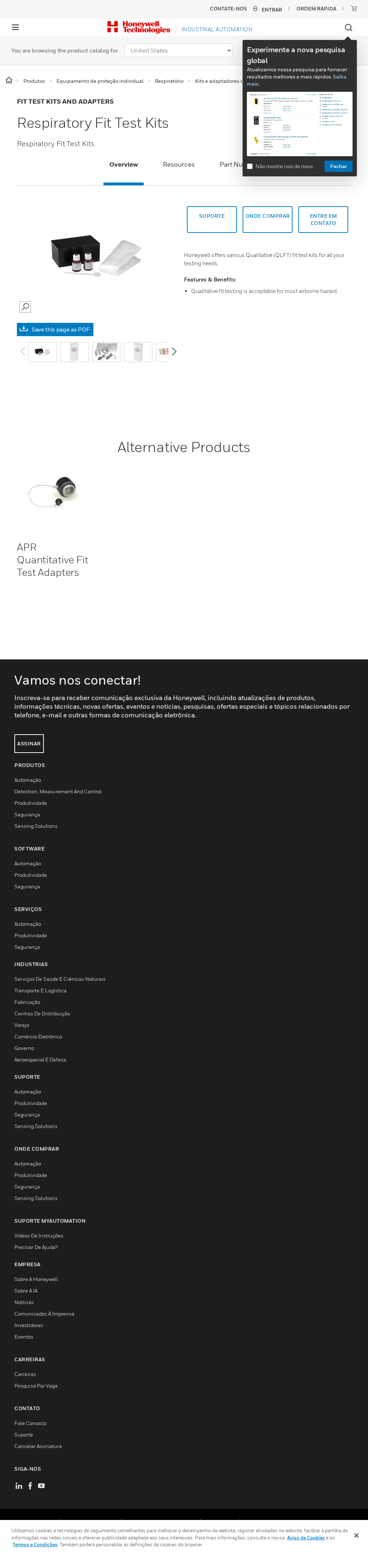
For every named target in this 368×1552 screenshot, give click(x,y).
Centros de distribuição (42, 1013)
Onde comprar (267, 216)
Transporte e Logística (40, 990)
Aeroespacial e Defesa (40, 1059)
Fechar (338, 166)
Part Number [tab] (239, 164)
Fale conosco (30, 1423)
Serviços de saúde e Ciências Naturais (60, 979)
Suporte (212, 216)
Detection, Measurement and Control (58, 791)
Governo (24, 1048)
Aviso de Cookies (306, 1537)
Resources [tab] (179, 164)
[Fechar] (356, 1535)
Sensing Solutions (36, 826)
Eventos (23, 1337)
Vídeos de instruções (38, 1235)
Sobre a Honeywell (36, 1279)
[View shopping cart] (354, 8)
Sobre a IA (25, 1290)
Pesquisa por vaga (36, 1385)
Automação (27, 780)
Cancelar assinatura (38, 1446)
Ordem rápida (316, 8)
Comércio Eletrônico (38, 1036)
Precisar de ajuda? (36, 1247)
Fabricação (27, 1002)
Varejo (21, 1025)
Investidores (28, 1325)
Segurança (27, 814)
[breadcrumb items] (9, 80)
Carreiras (25, 1374)
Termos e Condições (35, 1544)
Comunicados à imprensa (44, 1313)
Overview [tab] (123, 164)
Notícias (24, 1302)
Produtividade (30, 803)
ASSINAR (29, 743)
